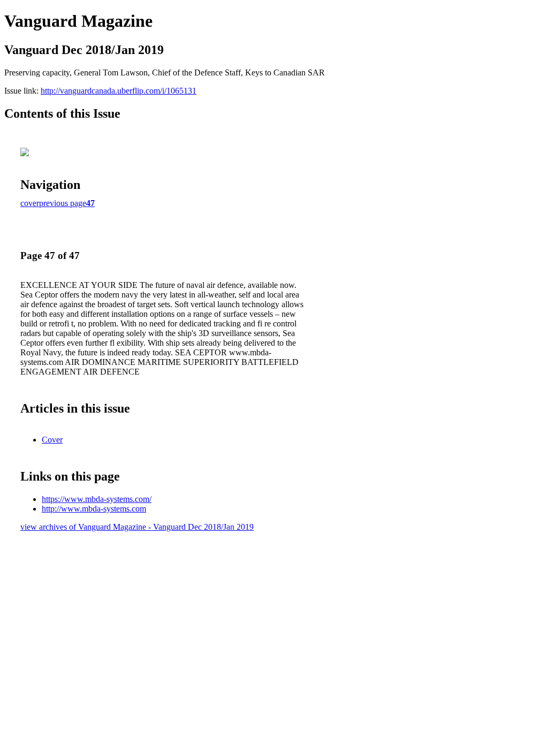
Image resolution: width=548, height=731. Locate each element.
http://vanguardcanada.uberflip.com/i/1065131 (118, 90)
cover (29, 203)
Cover (52, 439)
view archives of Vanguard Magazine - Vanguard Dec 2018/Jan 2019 (137, 526)
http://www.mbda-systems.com (94, 508)
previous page (62, 203)
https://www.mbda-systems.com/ (96, 499)
